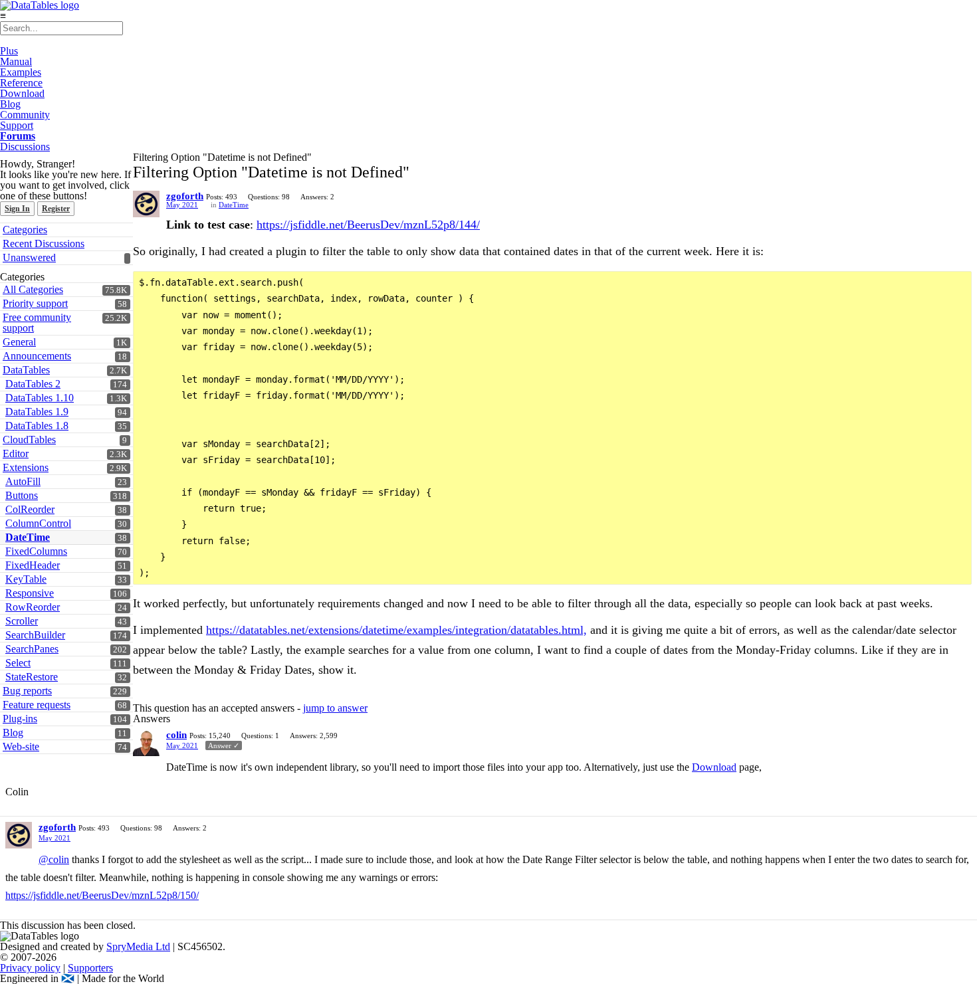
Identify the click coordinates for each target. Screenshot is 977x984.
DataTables (26, 369)
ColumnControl (38, 523)
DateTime (27, 537)
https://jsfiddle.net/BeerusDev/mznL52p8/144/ (368, 224)
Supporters (90, 967)
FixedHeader (32, 565)
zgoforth (184, 196)
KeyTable (26, 579)
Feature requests (36, 704)
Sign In (17, 208)
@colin (54, 859)
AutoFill (23, 481)
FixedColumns (36, 551)
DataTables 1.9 (36, 411)
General (19, 341)
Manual (16, 61)
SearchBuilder (35, 634)
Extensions (26, 467)
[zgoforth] (146, 204)
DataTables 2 (32, 383)
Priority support (35, 303)
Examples (20, 72)
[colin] (146, 743)
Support (16, 125)
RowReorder (32, 607)
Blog (10, 104)
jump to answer (335, 708)
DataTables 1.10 (39, 397)
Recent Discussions (43, 243)
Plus (9, 50)
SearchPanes (31, 648)
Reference (21, 82)
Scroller (21, 621)
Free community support (37, 323)
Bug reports (27, 690)
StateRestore (31, 676)
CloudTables (29, 439)
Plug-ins (20, 718)
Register (56, 208)
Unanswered (29, 257)
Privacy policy (30, 967)
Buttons (21, 495)
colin (176, 735)
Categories (25, 229)
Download (22, 93)
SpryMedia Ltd (138, 946)
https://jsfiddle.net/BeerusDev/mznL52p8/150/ (102, 895)
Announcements (37, 355)
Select (18, 662)
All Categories (33, 289)
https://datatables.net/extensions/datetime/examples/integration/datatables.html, (396, 630)
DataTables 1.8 (36, 425)
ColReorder (29, 509)
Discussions (25, 146)
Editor (16, 453)
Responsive (29, 593)
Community (25, 114)
